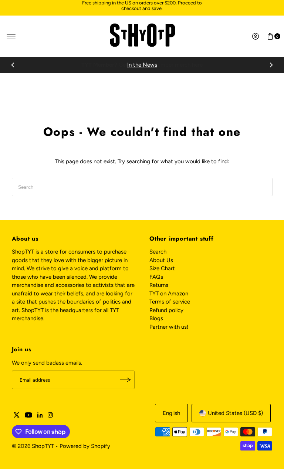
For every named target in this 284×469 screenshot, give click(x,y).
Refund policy (166, 310)
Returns (158, 285)
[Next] (271, 65)
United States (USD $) (235, 413)
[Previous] (13, 65)
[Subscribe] (125, 380)
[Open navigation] (11, 36)
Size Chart (162, 268)
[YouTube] (28, 415)
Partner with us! (168, 327)
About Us (161, 260)
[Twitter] (17, 415)
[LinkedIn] (40, 415)
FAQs (156, 277)
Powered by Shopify (85, 446)
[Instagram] (50, 415)
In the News (142, 64)
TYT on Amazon (168, 293)
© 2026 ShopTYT (33, 446)
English (171, 413)
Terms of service (169, 301)
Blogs (156, 318)
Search (157, 251)
